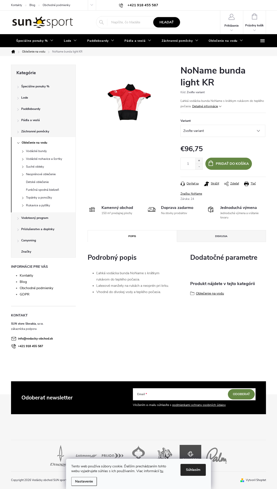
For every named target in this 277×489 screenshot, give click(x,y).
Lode (24, 98)
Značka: (191, 194)
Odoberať (241, 394)
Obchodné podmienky (56, 5)
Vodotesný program (34, 218)
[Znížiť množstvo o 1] (199, 167)
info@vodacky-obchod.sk (35, 339)
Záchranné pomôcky (35, 131)
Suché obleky (35, 167)
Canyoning (28, 240)
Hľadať (166, 22)
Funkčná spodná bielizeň (42, 190)
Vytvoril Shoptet (256, 480)
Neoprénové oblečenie (41, 174)
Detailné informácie (205, 106)
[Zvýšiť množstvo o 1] (199, 161)
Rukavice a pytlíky (38, 205)
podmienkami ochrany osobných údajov (199, 405)
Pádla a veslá (30, 120)
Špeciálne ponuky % (35, 86)
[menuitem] (35, 41)
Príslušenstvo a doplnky (37, 229)
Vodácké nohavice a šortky (44, 159)
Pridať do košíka (232, 163)
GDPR (24, 294)
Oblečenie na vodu (34, 143)
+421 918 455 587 (30, 346)
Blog (32, 5)
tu (161, 471)
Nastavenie (84, 481)
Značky (26, 252)
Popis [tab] (132, 236)
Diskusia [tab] (221, 236)
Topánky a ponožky (39, 198)
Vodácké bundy (36, 151)
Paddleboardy (30, 109)
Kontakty (16, 5)
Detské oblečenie (37, 182)
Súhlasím (193, 469)
